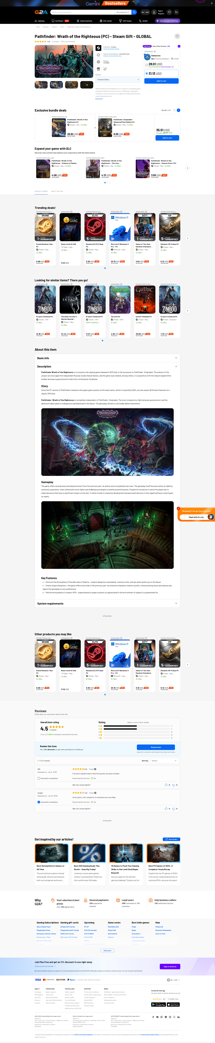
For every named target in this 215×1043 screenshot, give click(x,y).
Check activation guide (111, 49)
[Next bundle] (178, 110)
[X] (174, 1017)
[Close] (212, 3)
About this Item (57, 191)
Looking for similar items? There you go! (61, 280)
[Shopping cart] (176, 12)
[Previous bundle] (174, 110)
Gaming (45, 27)
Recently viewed (41, 191)
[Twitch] (161, 1017)
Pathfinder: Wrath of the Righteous (79, 27)
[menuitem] (39, 21)
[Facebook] (153, 1017)
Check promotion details (44, 966)
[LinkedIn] (178, 1017)
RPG (62, 27)
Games (54, 27)
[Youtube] (157, 1017)
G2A (38, 27)
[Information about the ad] (155, 51)
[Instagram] (170, 1017)
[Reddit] (166, 1017)
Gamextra (155, 55)
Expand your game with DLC (53, 148)
